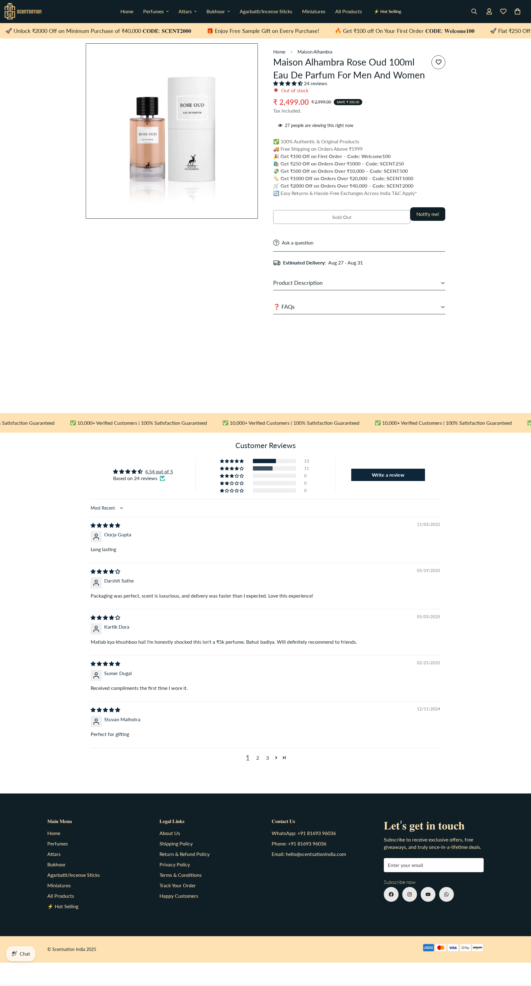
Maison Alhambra (314, 51)
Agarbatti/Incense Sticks (266, 11)
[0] (517, 11)
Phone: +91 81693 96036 (299, 843)
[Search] (474, 11)
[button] (288, 83)
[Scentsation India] (23, 11)
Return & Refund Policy (184, 854)
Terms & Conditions (180, 875)
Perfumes (153, 11)
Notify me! (427, 214)
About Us (169, 833)
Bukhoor (215, 11)
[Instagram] (409, 894)
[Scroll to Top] (519, 952)
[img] (105, 525)
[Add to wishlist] (438, 62)
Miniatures (313, 11)
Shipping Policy (176, 843)
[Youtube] (428, 894)
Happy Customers (178, 896)
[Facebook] (391, 894)
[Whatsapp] (446, 894)
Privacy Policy (174, 864)
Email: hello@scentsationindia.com (309, 854)
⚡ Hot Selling (387, 11)
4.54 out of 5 (159, 471)
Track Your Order (177, 885)
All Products (348, 11)
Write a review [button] (388, 475)
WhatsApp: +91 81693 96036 (304, 833)
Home (126, 11)
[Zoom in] (252, 56)
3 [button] (267, 758)
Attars (185, 11)
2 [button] (257, 758)
